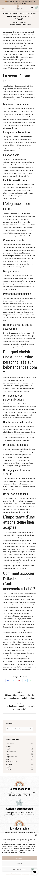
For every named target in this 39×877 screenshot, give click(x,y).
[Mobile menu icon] (3, 8)
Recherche (31, 729)
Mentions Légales (27, 874)
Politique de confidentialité (13, 874)
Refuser (19, 863)
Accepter (19, 858)
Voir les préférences (19, 869)
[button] (36, 835)
